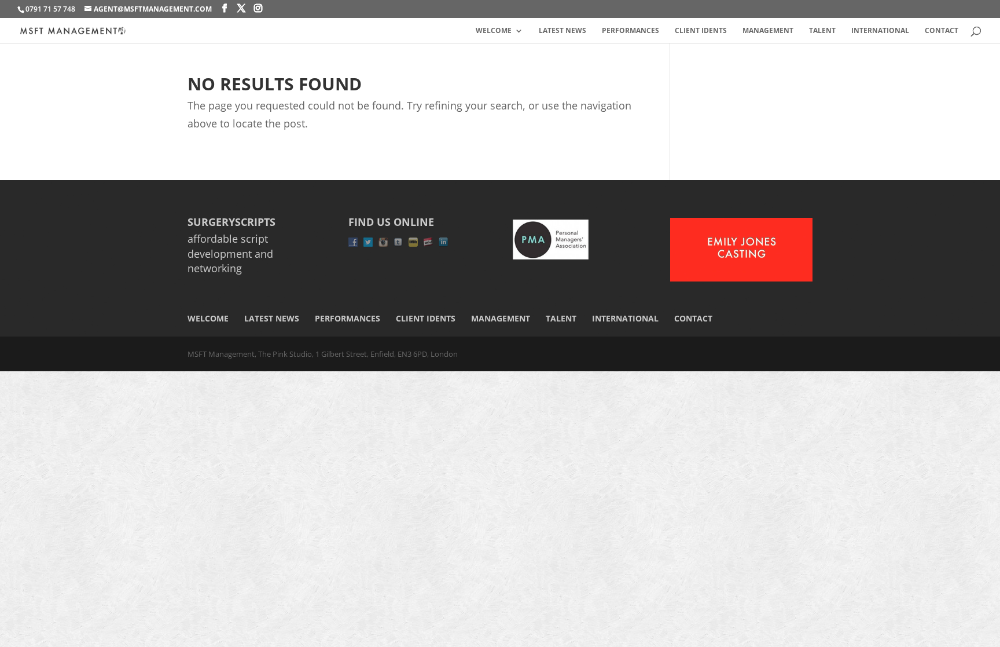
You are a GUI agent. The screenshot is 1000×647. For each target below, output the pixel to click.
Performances (630, 31)
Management (767, 31)
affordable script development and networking (230, 253)
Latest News (562, 31)
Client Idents (701, 31)
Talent (822, 31)
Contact (941, 31)
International (880, 31)
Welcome (494, 31)
